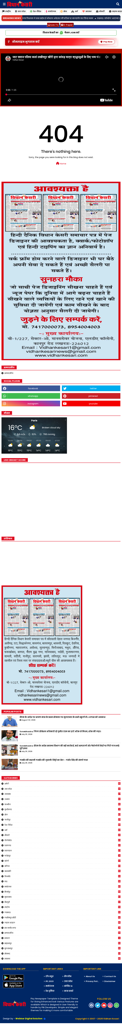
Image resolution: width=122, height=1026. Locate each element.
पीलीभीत (62, 840)
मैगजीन (67, 976)
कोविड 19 (68, 986)
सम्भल (62, 938)
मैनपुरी (62, 902)
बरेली (62, 861)
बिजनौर (62, 876)
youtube (93, 403)
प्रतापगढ (62, 845)
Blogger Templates (22, 1024)
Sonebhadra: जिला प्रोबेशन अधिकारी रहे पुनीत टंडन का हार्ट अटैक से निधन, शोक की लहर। (60, 731)
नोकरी (102, 11)
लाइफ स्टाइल (62, 922)
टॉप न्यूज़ (50, 976)
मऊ (62, 881)
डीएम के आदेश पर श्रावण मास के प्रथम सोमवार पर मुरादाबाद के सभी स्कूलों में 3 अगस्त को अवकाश (62, 717)
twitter (93, 388)
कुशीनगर (62, 809)
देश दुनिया (50, 991)
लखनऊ (62, 912)
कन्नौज (62, 804)
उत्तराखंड (62, 794)
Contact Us (110, 976)
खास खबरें (68, 991)
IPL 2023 (50, 981)
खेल (65, 11)
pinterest (93, 396)
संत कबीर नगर (62, 927)
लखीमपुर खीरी (62, 917)
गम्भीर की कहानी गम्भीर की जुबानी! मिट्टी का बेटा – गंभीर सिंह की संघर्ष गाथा (54, 760)
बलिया (62, 866)
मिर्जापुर (62, 891)
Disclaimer (109, 981)
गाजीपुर (62, 819)
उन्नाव (62, 799)
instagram (33, 403)
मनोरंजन (52, 11)
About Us (90, 976)
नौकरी (62, 835)
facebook (33, 388)
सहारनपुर (62, 943)
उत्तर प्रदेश (22, 11)
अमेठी (62, 783)
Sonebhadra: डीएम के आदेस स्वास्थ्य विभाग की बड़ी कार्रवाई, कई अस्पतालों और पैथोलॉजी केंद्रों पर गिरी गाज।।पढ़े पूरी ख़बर (69, 747)
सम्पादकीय (8, 373)
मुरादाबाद (62, 897)
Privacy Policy (93, 981)
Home (62, 163)
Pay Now (107, 41)
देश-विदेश (37, 11)
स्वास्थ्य (89, 11)
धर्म (76, 11)
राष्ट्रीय (8, 11)
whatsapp (33, 396)
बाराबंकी (62, 871)
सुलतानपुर (62, 948)
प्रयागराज (62, 850)
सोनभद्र (62, 953)
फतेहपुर (62, 855)
